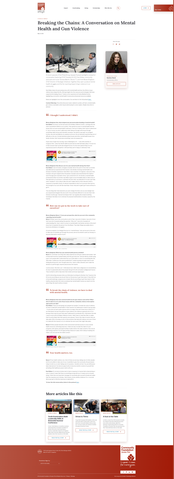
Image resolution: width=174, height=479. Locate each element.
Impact (66, 8)
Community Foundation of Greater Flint (52, 248)
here (77, 382)
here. (90, 99)
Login (145, 8)
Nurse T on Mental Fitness (63, 248)
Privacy (68, 476)
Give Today (158, 9)
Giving (86, 8)
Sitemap (73, 476)
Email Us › (54, 452)
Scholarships (96, 8)
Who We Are (108, 8)
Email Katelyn (116, 83)
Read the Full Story (59, 438)
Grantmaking (76, 8)
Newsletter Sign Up (45, 461)
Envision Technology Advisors (129, 476)
